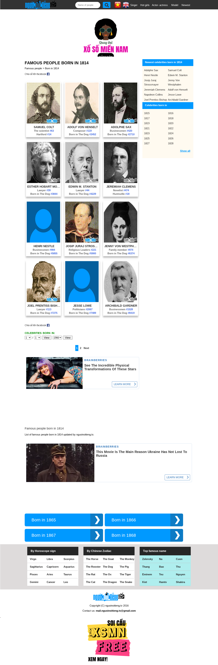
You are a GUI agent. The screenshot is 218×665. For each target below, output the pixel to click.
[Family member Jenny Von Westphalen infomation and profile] (120, 241)
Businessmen (121, 130)
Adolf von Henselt (82, 127)
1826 (170, 138)
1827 (147, 143)
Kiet (144, 582)
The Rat (90, 574)
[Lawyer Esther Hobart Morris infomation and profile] (43, 182)
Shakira (180, 582)
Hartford (43, 134)
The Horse (92, 559)
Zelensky (147, 559)
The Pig (124, 566)
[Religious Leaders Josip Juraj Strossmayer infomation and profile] (82, 241)
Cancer (51, 582)
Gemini (34, 582)
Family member (121, 249)
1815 (147, 113)
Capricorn (53, 566)
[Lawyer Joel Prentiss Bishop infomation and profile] (43, 301)
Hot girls (145, 5)
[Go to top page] (214, 661)
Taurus (68, 574)
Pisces (34, 574)
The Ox (107, 574)
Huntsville (121, 193)
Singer (133, 5)
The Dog (108, 566)
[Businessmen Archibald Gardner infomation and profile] (120, 301)
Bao (161, 566)
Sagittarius (36, 566)
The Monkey (127, 559)
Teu (161, 574)
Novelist (121, 190)
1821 (147, 128)
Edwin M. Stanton (82, 186)
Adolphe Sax (121, 127)
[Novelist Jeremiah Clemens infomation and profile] (120, 182)
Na (160, 559)
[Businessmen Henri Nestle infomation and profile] (43, 241)
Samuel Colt (44, 127)
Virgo (33, 559)
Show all (185, 150)
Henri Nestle (44, 246)
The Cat (90, 582)
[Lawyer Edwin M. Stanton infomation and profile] (82, 182)
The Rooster (93, 566)
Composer (82, 130)
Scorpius (69, 559)
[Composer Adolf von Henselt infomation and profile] (82, 122)
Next (86, 348)
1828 (170, 143)
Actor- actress (160, 5)
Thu (178, 566)
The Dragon (110, 582)
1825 (147, 138)
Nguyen (180, 574)
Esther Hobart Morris (44, 186)
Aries (50, 574)
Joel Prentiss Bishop (44, 305)
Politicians (82, 309)
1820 (170, 123)
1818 (170, 118)
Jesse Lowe (82, 305)
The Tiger (125, 574)
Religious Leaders (82, 249)
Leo (66, 582)
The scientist (44, 130)
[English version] (125, 6)
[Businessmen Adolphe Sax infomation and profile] (120, 122)
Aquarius (69, 566)
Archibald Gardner (121, 305)
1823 (147, 133)
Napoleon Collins (153, 94)
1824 (170, 133)
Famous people (33, 68)
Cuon (179, 559)
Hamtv (163, 582)
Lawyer (44, 190)
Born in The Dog (82, 134)
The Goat (108, 559)
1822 (170, 128)
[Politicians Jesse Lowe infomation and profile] (82, 301)
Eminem (147, 574)
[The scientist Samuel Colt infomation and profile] (43, 122)
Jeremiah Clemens (121, 186)
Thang (146, 566)
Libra (50, 559)
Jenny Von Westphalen (121, 246)
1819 (147, 123)
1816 (170, 113)
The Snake (126, 582)
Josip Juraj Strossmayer (82, 246)
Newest (186, 5)
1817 (147, 118)
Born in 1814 (52, 68)
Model (174, 5)
